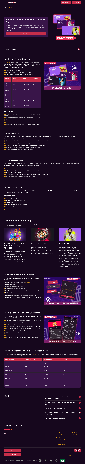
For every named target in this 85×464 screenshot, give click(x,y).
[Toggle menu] (5, 3)
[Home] (5, 433)
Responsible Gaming (61, 442)
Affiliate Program (76, 434)
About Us (74, 432)
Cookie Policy (59, 437)
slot (77, 136)
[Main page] (12, 2)
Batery (5, 7)
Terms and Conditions (61, 444)
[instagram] (79, 450)
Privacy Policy (59, 434)
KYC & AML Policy (60, 439)
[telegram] (75, 450)
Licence (58, 432)
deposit (34, 354)
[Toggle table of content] (79, 49)
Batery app (27, 282)
